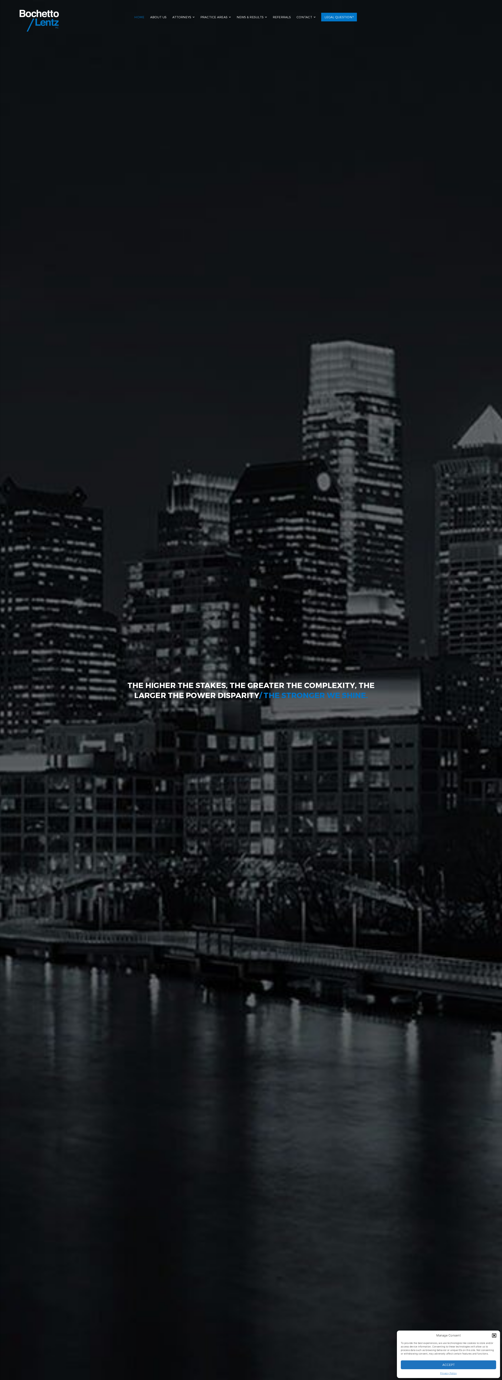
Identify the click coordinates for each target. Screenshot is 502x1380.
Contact (304, 17)
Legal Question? (339, 17)
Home (139, 17)
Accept (448, 1364)
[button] (494, 1335)
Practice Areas (214, 17)
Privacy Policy (448, 1373)
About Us (158, 17)
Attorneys (181, 17)
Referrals (282, 17)
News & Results (250, 17)
